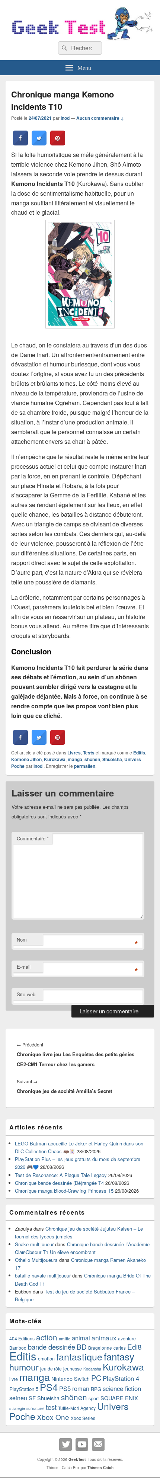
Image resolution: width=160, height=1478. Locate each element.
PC (96, 1377)
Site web (26, 994)
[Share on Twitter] (39, 143)
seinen (18, 1398)
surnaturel (35, 1408)
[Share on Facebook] (20, 143)
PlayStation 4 (121, 1378)
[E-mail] (98, 1444)
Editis (139, 752)
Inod (65, 118)
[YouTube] (82, 1444)
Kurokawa (54, 759)
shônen (92, 759)
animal (81, 1337)
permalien (84, 766)
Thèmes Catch (100, 1467)
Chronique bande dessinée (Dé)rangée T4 (59, 1182)
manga (75, 759)
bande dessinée (51, 1347)
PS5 (65, 1388)
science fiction (122, 1388)
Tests (89, 752)
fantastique (79, 1356)
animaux (104, 1337)
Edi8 (134, 1346)
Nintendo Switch (70, 1378)
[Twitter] (65, 1444)
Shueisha (112, 759)
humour (24, 1366)
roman (80, 1388)
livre (13, 1379)
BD (82, 1346)
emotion (46, 1358)
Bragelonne (100, 1348)
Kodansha (92, 1369)
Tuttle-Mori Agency (77, 1408)
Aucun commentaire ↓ (100, 118)
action (46, 1337)
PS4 (49, 1387)
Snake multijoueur (34, 1244)
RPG (96, 1388)
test (51, 1407)
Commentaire (33, 838)
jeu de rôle (51, 1368)
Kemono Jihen (26, 759)
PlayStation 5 (23, 1388)
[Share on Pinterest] (57, 143)
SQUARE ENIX (119, 1398)
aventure (127, 1338)
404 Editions (22, 1338)
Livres (74, 752)
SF (32, 1398)
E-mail (24, 966)
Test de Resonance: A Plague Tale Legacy (61, 1175)
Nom (22, 939)
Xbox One (53, 1417)
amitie (64, 1338)
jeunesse (72, 1368)
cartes (119, 1348)
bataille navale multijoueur (43, 1275)
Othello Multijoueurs (36, 1259)
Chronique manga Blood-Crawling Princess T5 (64, 1190)
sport (94, 1398)
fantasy (119, 1356)
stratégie (17, 1408)
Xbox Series (83, 1418)
